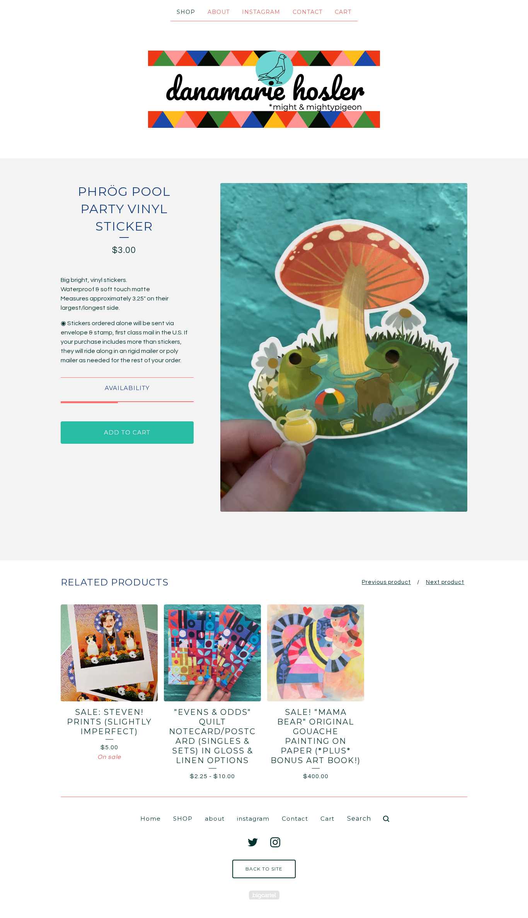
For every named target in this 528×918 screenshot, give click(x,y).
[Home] (264, 89)
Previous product (386, 582)
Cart (343, 11)
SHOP (186, 11)
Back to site (264, 869)
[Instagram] (275, 842)
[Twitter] (253, 842)
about (219, 11)
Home (150, 818)
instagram (261, 11)
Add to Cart (127, 432)
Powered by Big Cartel (264, 895)
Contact (307, 11)
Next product (445, 582)
